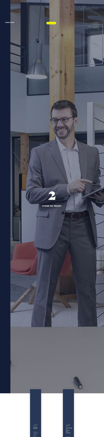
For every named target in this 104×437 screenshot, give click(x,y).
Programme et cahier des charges (69, 430)
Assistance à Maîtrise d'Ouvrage (93, 26)
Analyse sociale (35, 428)
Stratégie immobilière (94, 23)
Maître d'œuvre (95, 22)
